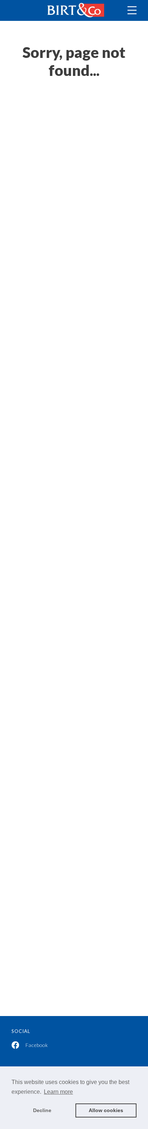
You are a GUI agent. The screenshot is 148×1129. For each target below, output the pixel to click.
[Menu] (132, 10)
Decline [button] (42, 1110)
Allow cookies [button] (106, 1110)
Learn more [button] (58, 1092)
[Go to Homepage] (74, 10)
